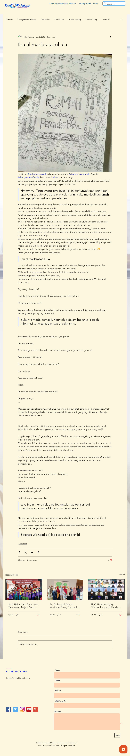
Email (57, 680)
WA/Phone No (60, 701)
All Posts (9, 19)
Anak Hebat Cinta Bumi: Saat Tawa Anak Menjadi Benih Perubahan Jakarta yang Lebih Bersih (24, 606)
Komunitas (45, 19)
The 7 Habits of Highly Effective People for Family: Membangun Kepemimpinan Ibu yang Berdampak (105, 606)
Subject (58, 691)
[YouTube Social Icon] (28, 709)
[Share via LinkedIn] (31, 552)
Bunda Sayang (75, 19)
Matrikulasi (59, 19)
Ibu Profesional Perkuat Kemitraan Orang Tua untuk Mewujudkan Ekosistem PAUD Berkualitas (65, 606)
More (104, 19)
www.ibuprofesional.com (48, 745)
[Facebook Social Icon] (8, 709)
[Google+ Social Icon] (35, 709)
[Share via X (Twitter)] (25, 552)
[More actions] (110, 36)
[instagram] (22, 709)
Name (57, 670)
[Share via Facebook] (19, 552)
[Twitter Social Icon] (15, 709)
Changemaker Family (27, 19)
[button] (121, 19)
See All (122, 574)
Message (57, 711)
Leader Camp (91, 19)
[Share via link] (38, 552)
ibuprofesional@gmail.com (18, 678)
